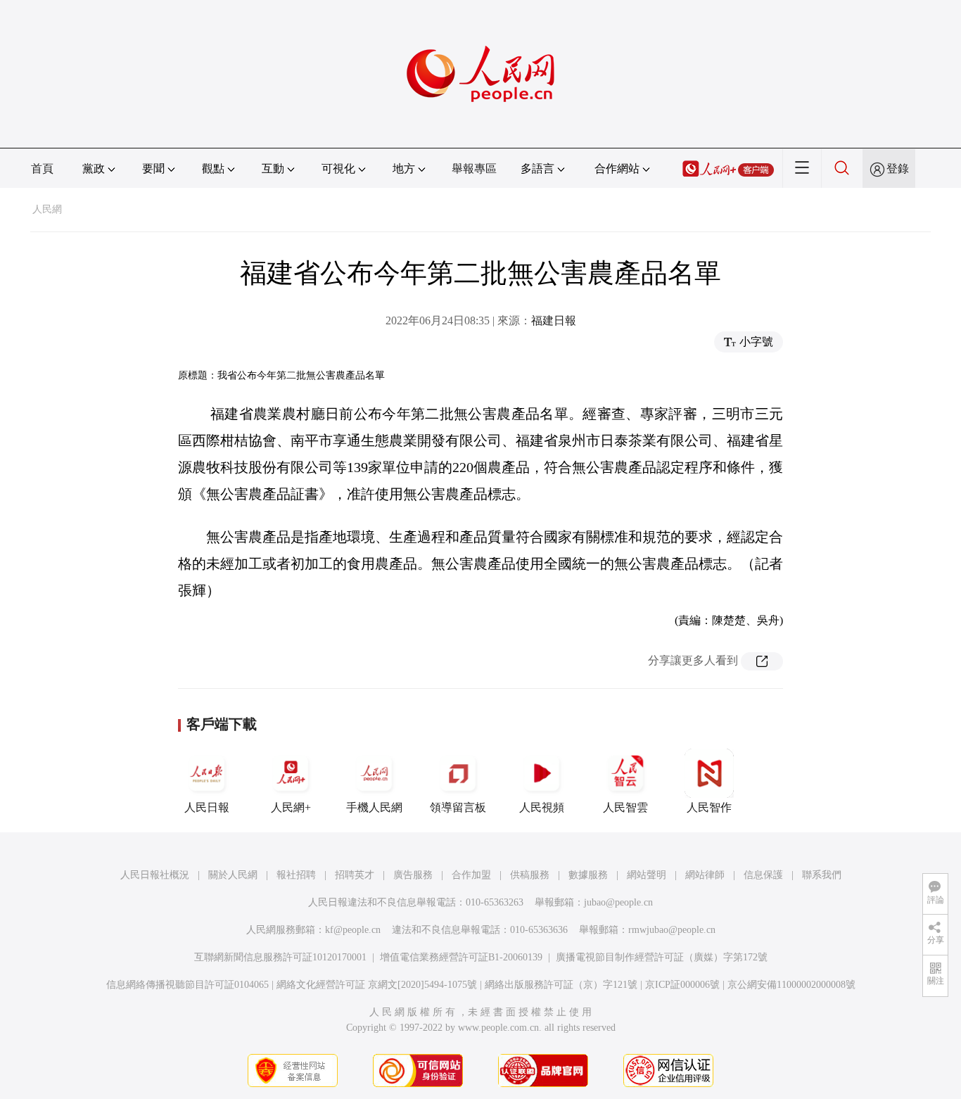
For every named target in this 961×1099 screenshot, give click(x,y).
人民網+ (291, 807)
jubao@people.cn (618, 902)
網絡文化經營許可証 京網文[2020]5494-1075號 (376, 984)
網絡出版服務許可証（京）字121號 (561, 984)
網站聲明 (646, 875)
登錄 (897, 168)
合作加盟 (471, 875)
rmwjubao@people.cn (671, 930)
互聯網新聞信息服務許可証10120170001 (280, 957)
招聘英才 (354, 875)
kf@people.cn (353, 930)
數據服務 (588, 875)
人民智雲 (625, 807)
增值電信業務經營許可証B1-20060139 (461, 957)
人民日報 (206, 807)
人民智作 (709, 807)
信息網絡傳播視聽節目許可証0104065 (187, 984)
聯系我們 (821, 875)
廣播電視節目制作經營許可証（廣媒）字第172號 (662, 957)
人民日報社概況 (154, 875)
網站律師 (705, 875)
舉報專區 (474, 168)
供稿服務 (529, 875)
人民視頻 (541, 807)
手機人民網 (374, 807)
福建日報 (553, 320)
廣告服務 (413, 875)
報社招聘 (296, 875)
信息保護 (763, 875)
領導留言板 (458, 807)
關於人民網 (232, 875)
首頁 (42, 168)
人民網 (47, 209)
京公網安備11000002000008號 (791, 984)
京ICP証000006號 (682, 984)
